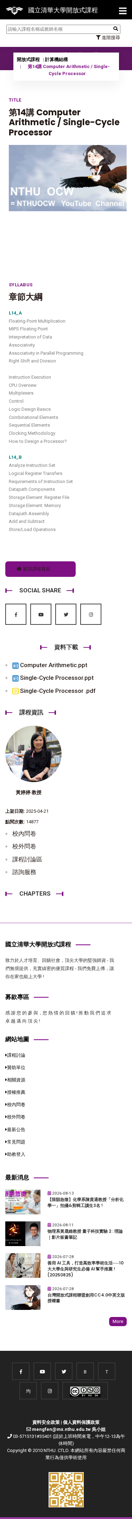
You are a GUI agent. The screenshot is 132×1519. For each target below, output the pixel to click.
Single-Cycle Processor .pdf (57, 690)
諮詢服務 (24, 872)
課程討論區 (27, 859)
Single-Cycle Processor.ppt (56, 677)
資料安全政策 (46, 1422)
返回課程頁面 (36, 569)
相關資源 (16, 1079)
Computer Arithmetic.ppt (53, 665)
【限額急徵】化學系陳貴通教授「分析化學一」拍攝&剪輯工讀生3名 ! (86, 1202)
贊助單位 (16, 1067)
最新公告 (16, 1129)
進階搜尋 (110, 37)
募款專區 (17, 997)
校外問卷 (24, 846)
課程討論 (16, 1055)
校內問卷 (24, 833)
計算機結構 (56, 59)
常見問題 (16, 1142)
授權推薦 (16, 1092)
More (118, 1321)
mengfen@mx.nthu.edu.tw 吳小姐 (69, 1429)
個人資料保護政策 (81, 1422)
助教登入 (16, 1154)
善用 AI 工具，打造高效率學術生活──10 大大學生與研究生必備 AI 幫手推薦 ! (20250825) (86, 1268)
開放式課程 (28, 59)
